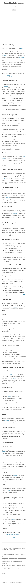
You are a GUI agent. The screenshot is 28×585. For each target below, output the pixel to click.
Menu (14, 9)
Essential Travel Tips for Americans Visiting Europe (13, 568)
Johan (21, 48)
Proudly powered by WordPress (15, 582)
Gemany (4, 55)
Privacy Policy (4, 582)
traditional (21, 57)
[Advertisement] (14, 26)
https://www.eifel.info (9, 537)
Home (3, 548)
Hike (13, 519)
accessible (9, 374)
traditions (15, 213)
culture (7, 68)
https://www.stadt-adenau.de (11, 534)
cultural (9, 136)
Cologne (14, 378)
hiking (15, 307)
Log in (3, 573)
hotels (9, 396)
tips (12, 76)
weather (4, 451)
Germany (6, 86)
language (15, 475)
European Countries (11, 548)
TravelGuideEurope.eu (14, 3)
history (8, 75)
